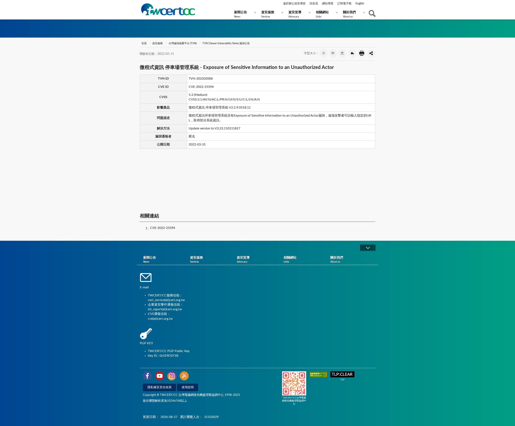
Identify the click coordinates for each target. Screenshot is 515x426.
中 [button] (333, 53)
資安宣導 (294, 14)
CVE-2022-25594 (162, 227)
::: (140, 3)
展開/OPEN (368, 248)
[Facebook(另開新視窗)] (147, 376)
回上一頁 (352, 53)
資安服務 (267, 14)
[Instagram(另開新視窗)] (171, 376)
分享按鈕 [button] (371, 53)
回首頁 (314, 3)
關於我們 (349, 14)
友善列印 (362, 53)
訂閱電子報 (344, 3)
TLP (342, 379)
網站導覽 (327, 3)
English (359, 3)
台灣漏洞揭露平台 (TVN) (183, 43)
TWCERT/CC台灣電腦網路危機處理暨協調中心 (294, 400)
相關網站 (322, 14)
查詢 (372, 13)
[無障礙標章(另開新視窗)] (318, 374)
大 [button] (342, 53)
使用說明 (188, 387)
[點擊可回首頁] (168, 9)
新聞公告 (240, 14)
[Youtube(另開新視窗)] (159, 376)
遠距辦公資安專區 (294, 3)
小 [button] (323, 53)
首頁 (144, 43)
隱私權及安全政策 (159, 387)
